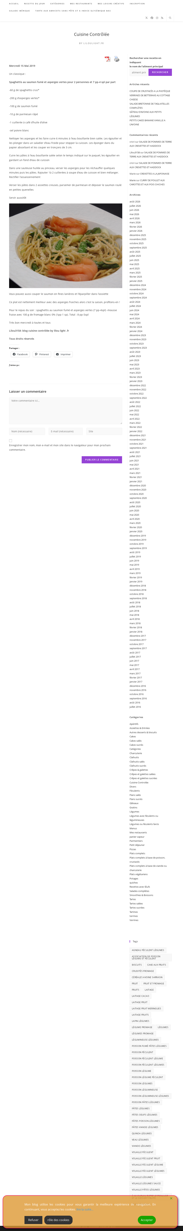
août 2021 (135, 452)
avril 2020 (135, 518)
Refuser (33, 1220)
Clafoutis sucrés (138, 765)
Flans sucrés (136, 799)
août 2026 (135, 201)
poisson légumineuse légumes (150, 1095)
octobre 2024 (137, 293)
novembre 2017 (138, 639)
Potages (134, 878)
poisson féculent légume (147, 1058)
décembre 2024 (138, 285)
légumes (163, 1027)
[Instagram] (157, 18)
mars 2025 (135, 272)
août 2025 (135, 251)
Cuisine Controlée (139, 782)
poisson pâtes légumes (146, 1102)
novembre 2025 (138, 239)
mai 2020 (134, 514)
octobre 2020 (137, 493)
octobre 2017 (137, 644)
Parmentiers (136, 840)
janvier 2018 (136, 631)
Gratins (133, 807)
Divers (133, 786)
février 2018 (136, 627)
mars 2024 (135, 322)
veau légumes (140, 1139)
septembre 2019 (138, 548)
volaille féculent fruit (146, 1158)
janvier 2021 (136, 481)
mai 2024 (134, 314)
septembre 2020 (138, 498)
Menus (133, 828)
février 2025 (136, 276)
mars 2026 (135, 222)
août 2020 (135, 502)
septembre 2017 (138, 648)
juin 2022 (134, 410)
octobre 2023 (137, 343)
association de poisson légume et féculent (146, 957)
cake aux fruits (156, 964)
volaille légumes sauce (146, 1183)
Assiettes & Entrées (140, 728)
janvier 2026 (136, 230)
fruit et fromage (154, 983)
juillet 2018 (135, 606)
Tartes (133, 899)
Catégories (135, 749)
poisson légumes (142, 1083)
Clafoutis (134, 757)
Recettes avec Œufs (140, 886)
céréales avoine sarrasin (147, 977)
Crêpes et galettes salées (142, 774)
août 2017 (135, 652)
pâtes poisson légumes (146, 1120)
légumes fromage (143, 1033)
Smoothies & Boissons (141, 895)
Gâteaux (134, 803)
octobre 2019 (137, 543)
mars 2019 (135, 573)
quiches (134, 882)
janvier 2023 (136, 381)
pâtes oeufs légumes (144, 1114)
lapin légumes (140, 1021)
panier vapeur (137, 836)
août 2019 (135, 552)
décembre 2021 (138, 435)
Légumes (134, 811)
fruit (135, 983)
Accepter (147, 1220)
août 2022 (135, 402)
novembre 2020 (138, 489)
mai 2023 (134, 364)
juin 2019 (134, 560)
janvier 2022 (136, 431)
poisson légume (141, 1071)
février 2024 (136, 326)
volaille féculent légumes (148, 1170)
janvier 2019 (136, 581)
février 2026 (136, 226)
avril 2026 (135, 218)
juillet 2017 (135, 656)
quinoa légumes (142, 1133)
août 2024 (135, 301)
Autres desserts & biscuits (143, 732)
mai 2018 (134, 614)
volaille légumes (142, 1177)
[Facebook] (152, 18)
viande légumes (141, 1145)
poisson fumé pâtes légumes (149, 1046)
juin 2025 (134, 260)
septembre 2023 (138, 347)
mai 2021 (134, 464)
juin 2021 (134, 460)
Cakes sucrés (136, 744)
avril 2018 (135, 619)
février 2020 (136, 527)
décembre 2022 (138, 385)
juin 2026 (134, 210)
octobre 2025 (137, 243)
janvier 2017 (136, 681)
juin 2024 (134, 310)
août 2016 (135, 702)
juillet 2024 (135, 306)
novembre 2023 (138, 339)
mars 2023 (135, 372)
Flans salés (135, 795)
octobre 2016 (137, 694)
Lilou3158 (135, 152)
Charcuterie (136, 753)
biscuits (137, 964)
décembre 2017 (138, 635)
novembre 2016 (138, 690)
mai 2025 (134, 264)
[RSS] (162, 18)
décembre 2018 (138, 585)
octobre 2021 (137, 443)
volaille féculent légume (147, 1164)
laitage (149, 989)
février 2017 (136, 677)
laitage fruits (140, 1014)
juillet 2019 (135, 556)
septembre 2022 (138, 397)
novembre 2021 (138, 439)
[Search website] (170, 18)
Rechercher (160, 72)
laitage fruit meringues (146, 1008)
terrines (134, 916)
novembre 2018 (138, 589)
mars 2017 (135, 673)
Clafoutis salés (137, 761)
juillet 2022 (135, 406)
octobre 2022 (137, 393)
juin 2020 (134, 510)
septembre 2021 (138, 447)
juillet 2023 (135, 356)
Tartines (134, 911)
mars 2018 (135, 623)
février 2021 (136, 477)
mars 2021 (135, 473)
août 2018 (135, 602)
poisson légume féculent (147, 1077)
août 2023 (135, 351)
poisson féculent (142, 1052)
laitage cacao (140, 996)
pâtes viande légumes (145, 1127)
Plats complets (137, 853)
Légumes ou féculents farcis (144, 824)
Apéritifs (134, 724)
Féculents (135, 790)
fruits (135, 989)
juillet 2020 (135, 506)
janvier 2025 (136, 281)
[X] (146, 18)
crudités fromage (143, 971)
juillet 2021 (135, 456)
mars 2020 (135, 523)
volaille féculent (143, 1152)
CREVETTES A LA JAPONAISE (154, 173)
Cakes (133, 736)
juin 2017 (134, 660)
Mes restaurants (138, 832)
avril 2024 (135, 318)
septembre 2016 (138, 698)
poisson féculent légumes (148, 1064)
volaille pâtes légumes (146, 1189)
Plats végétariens (139, 874)
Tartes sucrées (137, 907)
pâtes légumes (141, 1108)
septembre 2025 (138, 247)
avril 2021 (135, 468)
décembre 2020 (138, 485)
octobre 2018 (137, 594)
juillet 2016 (135, 706)
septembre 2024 (138, 297)
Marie (133, 180)
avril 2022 (135, 418)
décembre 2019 (138, 535)
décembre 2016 (138, 686)
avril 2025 (135, 268)
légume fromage (142, 1027)
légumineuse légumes (145, 1039)
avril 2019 (135, 569)
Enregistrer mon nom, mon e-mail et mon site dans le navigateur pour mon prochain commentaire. (60, 447)
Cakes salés (136, 740)
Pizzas (133, 849)
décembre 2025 (138, 235)
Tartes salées (136, 903)
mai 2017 (134, 665)
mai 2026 (134, 214)
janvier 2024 (136, 331)
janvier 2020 (136, 531)
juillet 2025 (135, 255)
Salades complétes (139, 891)
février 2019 (136, 577)
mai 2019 (134, 564)
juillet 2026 (135, 205)
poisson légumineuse (145, 1089)
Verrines (134, 920)
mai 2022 (134, 414)
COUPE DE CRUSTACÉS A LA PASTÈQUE (150, 91)
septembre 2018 (138, 598)
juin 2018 (134, 610)
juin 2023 (134, 360)
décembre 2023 (138, 335)
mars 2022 (135, 422)
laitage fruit (139, 1002)
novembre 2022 (138, 389)
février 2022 (136, 427)
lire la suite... (84, 1209)
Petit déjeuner (137, 845)
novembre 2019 (138, 539)
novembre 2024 (138, 289)
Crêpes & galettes (139, 769)
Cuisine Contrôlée (91, 34)
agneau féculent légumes (148, 950)
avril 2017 (135, 669)
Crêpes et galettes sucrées (143, 778)
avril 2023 (135, 368)
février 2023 (136, 377)
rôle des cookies (58, 1220)
